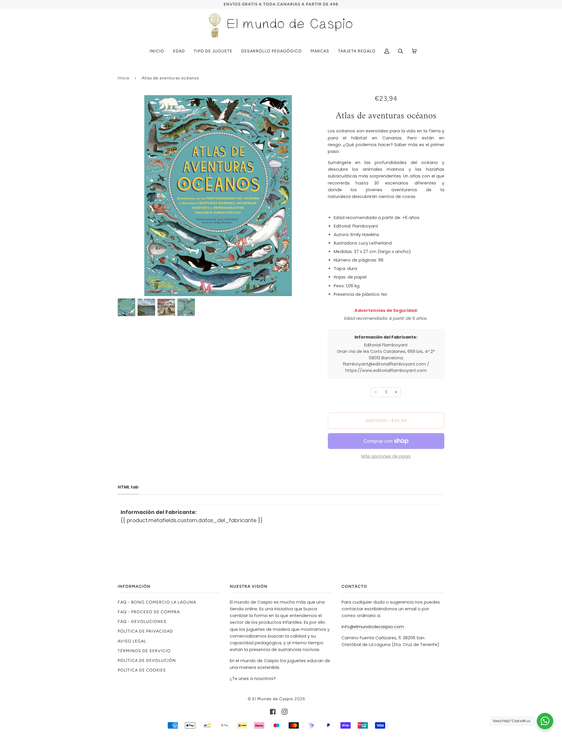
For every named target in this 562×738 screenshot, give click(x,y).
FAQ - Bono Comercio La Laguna (157, 602)
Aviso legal (132, 641)
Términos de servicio (144, 650)
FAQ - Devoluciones (142, 621)
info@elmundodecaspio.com (373, 627)
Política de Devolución (147, 660)
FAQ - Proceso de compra (149, 611)
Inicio (123, 78)
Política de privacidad (145, 631)
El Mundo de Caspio (272, 698)
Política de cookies (142, 670)
